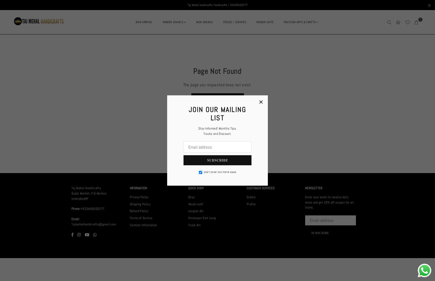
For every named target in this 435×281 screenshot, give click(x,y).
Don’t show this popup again (220, 172)
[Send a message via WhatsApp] (424, 270)
